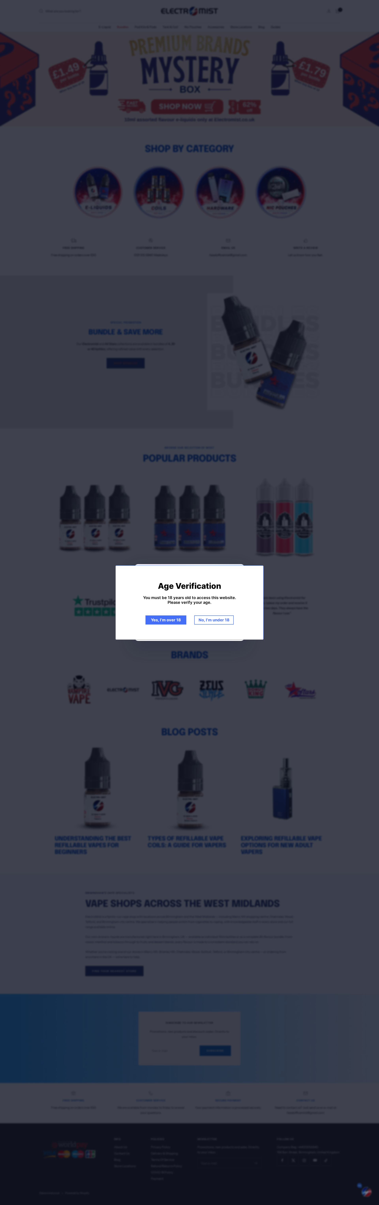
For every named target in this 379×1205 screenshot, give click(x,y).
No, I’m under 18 (214, 620)
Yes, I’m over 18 (166, 620)
